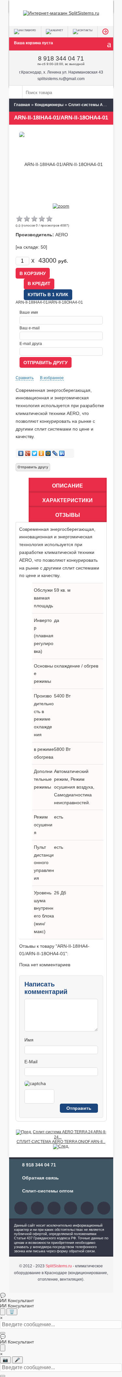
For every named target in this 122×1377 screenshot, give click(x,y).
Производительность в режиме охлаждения (44, 715)
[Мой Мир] (48, 453)
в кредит (39, 283)
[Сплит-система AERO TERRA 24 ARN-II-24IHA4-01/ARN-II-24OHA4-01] (24, 1132)
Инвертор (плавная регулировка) (43, 636)
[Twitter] (34, 453)
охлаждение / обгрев (76, 665)
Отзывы (67, 515)
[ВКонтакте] (21, 453)
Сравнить (25, 378)
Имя (29, 1039)
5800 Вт (62, 749)
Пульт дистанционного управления (44, 863)
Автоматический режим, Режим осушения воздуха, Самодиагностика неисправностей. (74, 787)
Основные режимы (43, 673)
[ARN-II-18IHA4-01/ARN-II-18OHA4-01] (61, 206)
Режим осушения (43, 824)
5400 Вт (62, 695)
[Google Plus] (27, 453)
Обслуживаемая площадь (43, 597)
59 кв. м (62, 590)
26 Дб (60, 892)
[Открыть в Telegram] (2, 1347)
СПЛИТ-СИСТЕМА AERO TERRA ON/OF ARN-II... (61, 1141)
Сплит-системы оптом (47, 1190)
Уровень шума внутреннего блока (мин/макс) (44, 912)
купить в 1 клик (48, 294)
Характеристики (67, 500)
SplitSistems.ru (59, 1266)
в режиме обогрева (44, 753)
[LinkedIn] (62, 453)
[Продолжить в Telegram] (2, 1311)
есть (58, 816)
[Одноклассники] (41, 453)
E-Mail (30, 1061)
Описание (67, 486)
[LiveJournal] (55, 453)
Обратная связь (40, 1177)
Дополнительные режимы (43, 779)
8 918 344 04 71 (61, 58)
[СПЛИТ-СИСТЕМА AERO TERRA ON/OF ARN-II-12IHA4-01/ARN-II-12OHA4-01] (61, 1146)
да (56, 620)
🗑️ (12, 1311)
